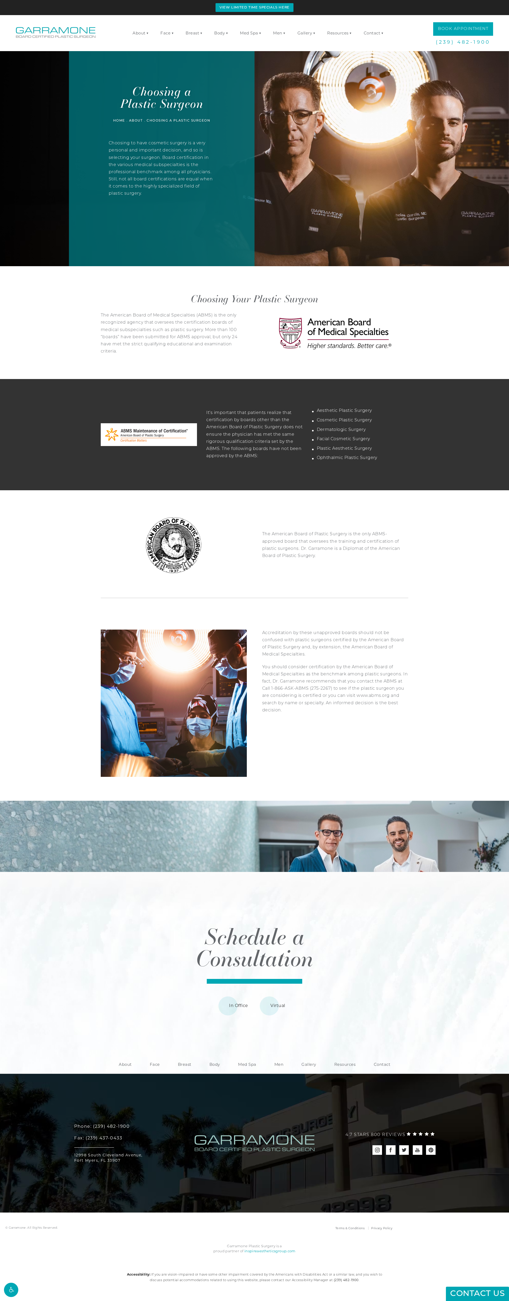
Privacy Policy (381, 1228)
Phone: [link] (102, 1126)
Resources (338, 32)
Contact (372, 32)
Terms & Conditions (350, 1228)
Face (165, 32)
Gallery (304, 32)
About (139, 32)
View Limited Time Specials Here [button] (254, 7)
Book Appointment (463, 29)
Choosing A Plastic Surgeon (178, 120)
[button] (11, 1290)
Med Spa (249, 32)
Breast (192, 32)
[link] (390, 1135)
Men (277, 32)
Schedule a (254, 946)
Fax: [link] (98, 1137)
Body (219, 32)
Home (119, 120)
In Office (238, 1005)
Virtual (277, 1005)
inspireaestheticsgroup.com (270, 1251)
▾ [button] (147, 33)
